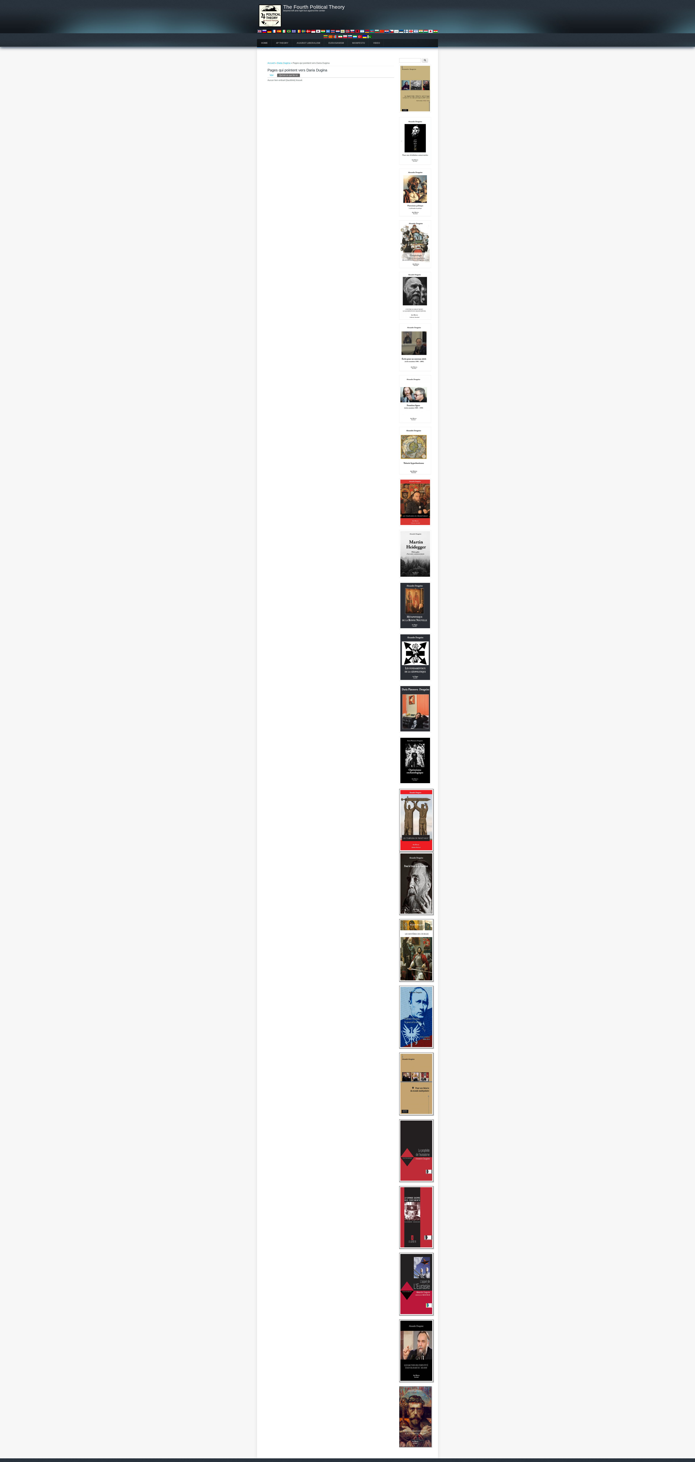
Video (376, 43)
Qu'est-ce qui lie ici (289, 75)
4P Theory (282, 43)
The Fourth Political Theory (314, 7)
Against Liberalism (308, 43)
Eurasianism (336, 43)
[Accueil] (270, 26)
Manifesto (358, 43)
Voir (271, 75)
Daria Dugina (283, 63)
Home (264, 43)
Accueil (271, 63)
